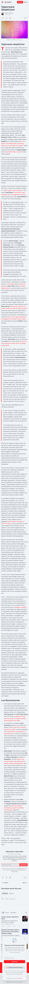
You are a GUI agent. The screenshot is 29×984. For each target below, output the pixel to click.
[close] (24, 938)
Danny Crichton (9, 13)
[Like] (2, 18)
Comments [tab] (5, 893)
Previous (6, 882)
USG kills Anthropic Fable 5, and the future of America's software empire (10, 931)
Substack (8, 982)
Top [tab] (3, 912)
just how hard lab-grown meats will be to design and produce (14, 343)
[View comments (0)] (6, 18)
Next (24, 882)
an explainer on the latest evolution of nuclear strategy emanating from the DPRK (15, 718)
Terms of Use (22, 868)
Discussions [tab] (13, 912)
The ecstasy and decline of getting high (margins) (10, 936)
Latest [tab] (7, 912)
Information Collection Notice (17, 870)
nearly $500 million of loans (12, 152)
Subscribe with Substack (15, 967)
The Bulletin (11, 284)
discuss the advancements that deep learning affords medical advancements (14, 761)
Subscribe (20, 2)
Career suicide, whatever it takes (10, 917)
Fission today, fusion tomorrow (12, 190)
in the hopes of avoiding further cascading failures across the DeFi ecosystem (13, 143)
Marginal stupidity (20, 607)
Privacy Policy (19, 974)
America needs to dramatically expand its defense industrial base (14, 808)
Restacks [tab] (11, 893)
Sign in (25, 2)
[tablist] (8, 893)
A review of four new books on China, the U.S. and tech (9, 921)
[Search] (26, 912)
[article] (14, 921)
